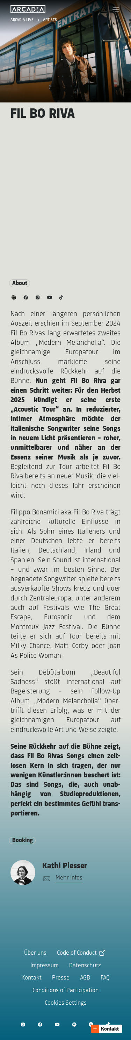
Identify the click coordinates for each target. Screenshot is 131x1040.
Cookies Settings (66, 1003)
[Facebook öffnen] (40, 1024)
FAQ (105, 978)
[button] (116, 9)
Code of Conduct (77, 953)
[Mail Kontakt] (45, 879)
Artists (50, 20)
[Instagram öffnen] (23, 1024)
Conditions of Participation (65, 991)
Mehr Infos (69, 878)
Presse (61, 978)
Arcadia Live (22, 20)
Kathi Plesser (64, 866)
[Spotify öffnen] (74, 1024)
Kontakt (31, 978)
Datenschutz (85, 966)
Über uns (35, 953)
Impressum (44, 966)
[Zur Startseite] (27, 9)
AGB (85, 978)
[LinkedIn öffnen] (91, 1024)
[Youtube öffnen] (57, 1024)
